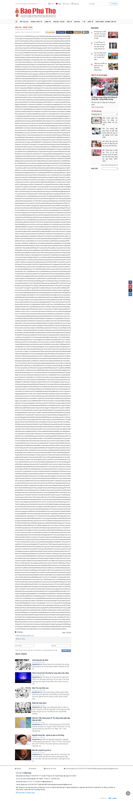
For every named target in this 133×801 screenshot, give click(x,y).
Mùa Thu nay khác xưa (40, 688)
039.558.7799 (31, 781)
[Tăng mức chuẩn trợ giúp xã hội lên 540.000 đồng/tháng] (113, 66)
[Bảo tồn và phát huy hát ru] (23, 754)
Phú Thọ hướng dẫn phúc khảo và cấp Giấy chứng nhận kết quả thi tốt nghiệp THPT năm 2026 (110, 133)
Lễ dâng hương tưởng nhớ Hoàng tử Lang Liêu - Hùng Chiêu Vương (104, 98)
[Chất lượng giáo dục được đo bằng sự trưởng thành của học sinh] (96, 120)
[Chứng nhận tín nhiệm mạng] (25, 792)
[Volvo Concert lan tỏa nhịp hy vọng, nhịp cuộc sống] (23, 677)
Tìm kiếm (114, 4)
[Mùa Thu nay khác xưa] (23, 692)
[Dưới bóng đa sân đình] (23, 664)
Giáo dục (77, 22)
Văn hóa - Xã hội (58, 22)
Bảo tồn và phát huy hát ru (41, 750)
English (52, 4)
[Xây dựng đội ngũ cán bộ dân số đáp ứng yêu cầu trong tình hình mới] (96, 143)
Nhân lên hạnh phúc (39, 703)
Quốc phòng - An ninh (102, 22)
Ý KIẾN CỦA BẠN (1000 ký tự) (24, 636)
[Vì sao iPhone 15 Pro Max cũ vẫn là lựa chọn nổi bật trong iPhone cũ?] (113, 45)
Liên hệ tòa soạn (50, 768)
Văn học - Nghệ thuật (24, 27)
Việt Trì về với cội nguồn (99, 75)
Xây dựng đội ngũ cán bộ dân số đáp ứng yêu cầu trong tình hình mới (110, 143)
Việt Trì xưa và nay (97, 107)
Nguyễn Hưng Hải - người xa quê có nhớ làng (48, 735)
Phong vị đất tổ (36, 22)
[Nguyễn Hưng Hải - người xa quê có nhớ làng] (23, 739)
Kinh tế (69, 22)
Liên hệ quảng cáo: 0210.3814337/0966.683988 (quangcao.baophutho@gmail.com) (91, 768)
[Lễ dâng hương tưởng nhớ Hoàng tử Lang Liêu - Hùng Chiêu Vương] (104, 86)
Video (59, 4)
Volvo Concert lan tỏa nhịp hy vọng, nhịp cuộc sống (50, 673)
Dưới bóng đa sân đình (40, 660)
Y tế (83, 22)
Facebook (75, 4)
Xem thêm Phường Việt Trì (109, 165)
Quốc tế (90, 22)
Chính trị (47, 22)
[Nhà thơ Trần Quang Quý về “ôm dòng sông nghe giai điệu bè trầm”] (23, 722)
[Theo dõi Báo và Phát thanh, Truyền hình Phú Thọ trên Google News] (50, 32)
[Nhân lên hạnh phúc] (23, 707)
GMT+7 (27, 4)
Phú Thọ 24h (24, 22)
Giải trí (113, 22)
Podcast (67, 4)
